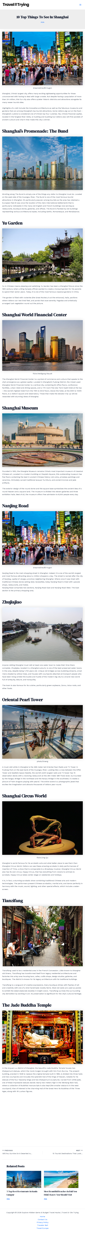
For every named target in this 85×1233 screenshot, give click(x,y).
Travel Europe (42, 1228)
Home (42, 1216)
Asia (42, 22)
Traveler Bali (42, 1225)
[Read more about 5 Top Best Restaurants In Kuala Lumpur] (24, 1179)
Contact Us (42, 1219)
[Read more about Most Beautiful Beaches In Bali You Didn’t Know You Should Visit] (61, 1179)
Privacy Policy (42, 1222)
